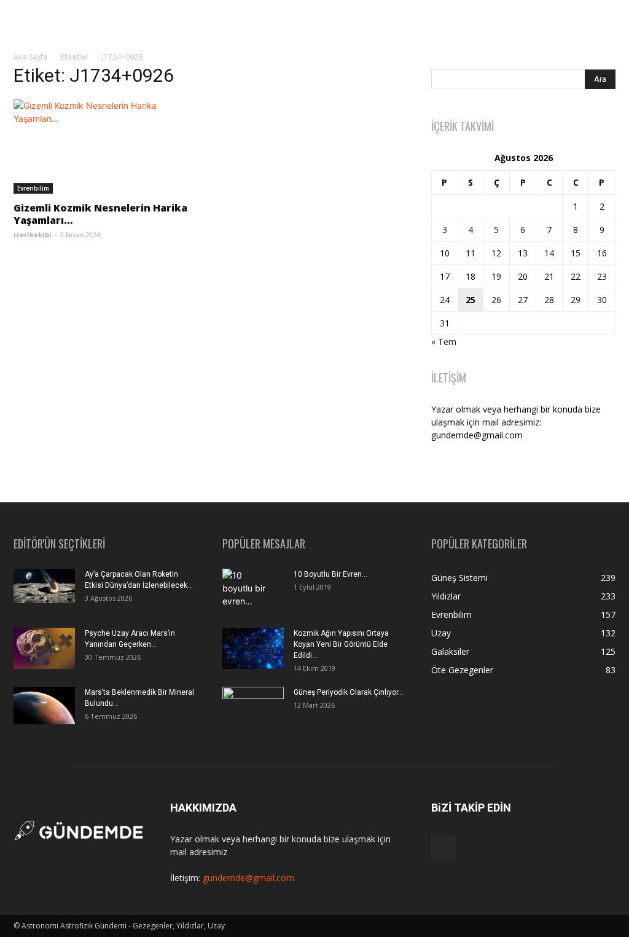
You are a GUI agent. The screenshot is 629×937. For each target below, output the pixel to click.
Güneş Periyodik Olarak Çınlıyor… (349, 692)
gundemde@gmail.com (248, 878)
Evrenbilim (33, 188)
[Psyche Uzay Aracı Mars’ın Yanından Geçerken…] (44, 648)
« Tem (443, 341)
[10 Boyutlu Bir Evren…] (248, 590)
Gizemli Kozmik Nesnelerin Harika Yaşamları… (100, 214)
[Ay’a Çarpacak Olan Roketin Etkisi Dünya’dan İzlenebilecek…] (44, 586)
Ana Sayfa (30, 57)
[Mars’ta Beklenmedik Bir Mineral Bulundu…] (44, 705)
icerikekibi (33, 234)
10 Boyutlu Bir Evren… (330, 574)
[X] (443, 848)
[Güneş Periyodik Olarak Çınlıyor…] (253, 707)
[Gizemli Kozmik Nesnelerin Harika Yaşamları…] (106, 146)
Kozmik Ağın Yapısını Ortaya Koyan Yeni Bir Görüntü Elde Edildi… (341, 644)
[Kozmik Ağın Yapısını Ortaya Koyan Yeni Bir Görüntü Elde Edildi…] (253, 648)
